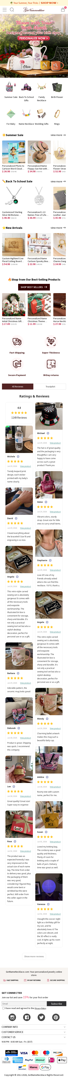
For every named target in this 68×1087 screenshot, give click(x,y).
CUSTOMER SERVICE (12, 1032)
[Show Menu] (5, 9)
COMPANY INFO (10, 1026)
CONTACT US (9, 1037)
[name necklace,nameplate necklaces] (34, 9)
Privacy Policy (40, 1008)
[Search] (11, 9)
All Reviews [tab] (17, 386)
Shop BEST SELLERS (32, 287)
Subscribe (56, 1003)
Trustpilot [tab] (50, 386)
